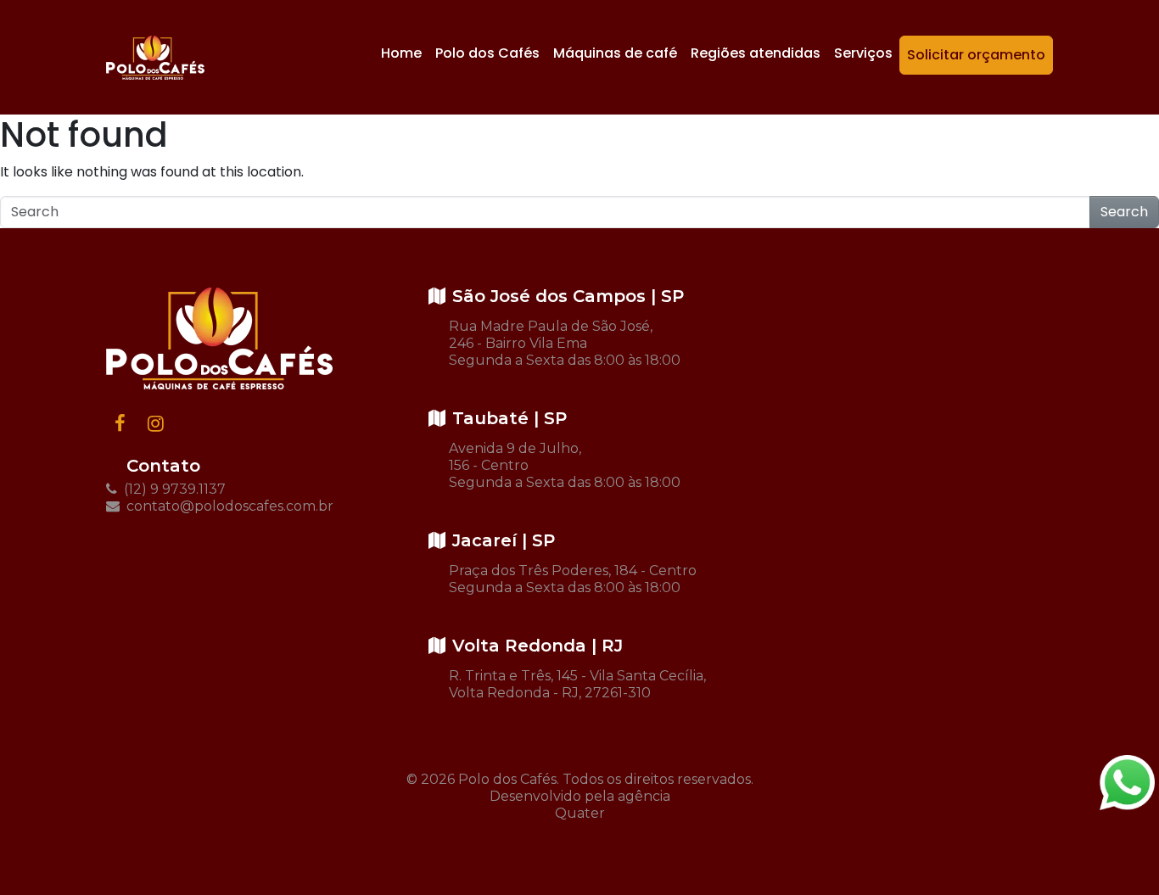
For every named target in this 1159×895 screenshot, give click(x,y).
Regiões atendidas (755, 53)
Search (1124, 211)
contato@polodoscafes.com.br (228, 506)
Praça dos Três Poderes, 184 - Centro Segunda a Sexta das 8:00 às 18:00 (573, 579)
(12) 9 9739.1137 (173, 489)
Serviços (863, 53)
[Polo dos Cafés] (155, 57)
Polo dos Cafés (487, 53)
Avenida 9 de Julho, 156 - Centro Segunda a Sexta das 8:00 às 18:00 (564, 465)
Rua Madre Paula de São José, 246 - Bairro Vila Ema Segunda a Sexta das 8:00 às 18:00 (564, 343)
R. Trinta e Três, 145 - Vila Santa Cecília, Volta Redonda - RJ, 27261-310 (577, 684)
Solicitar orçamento (976, 54)
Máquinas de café (615, 53)
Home (401, 53)
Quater (580, 813)
